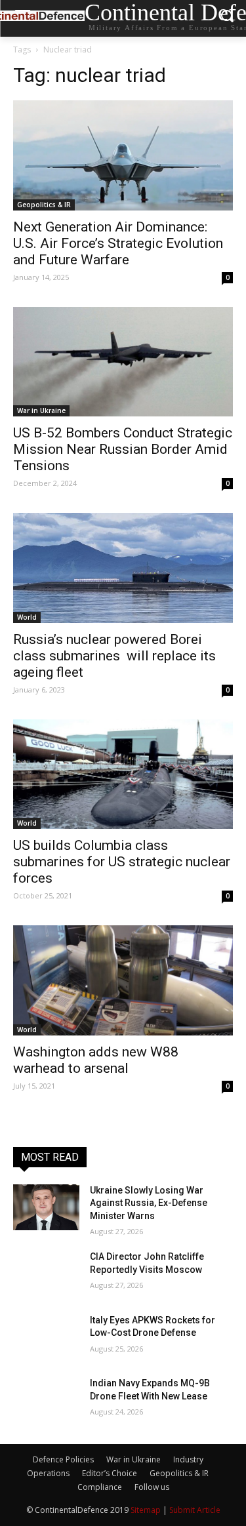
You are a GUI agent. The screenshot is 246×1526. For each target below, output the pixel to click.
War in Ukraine (41, 410)
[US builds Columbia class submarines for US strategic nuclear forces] (123, 774)
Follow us (151, 1487)
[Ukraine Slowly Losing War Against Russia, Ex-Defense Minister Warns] (46, 1207)
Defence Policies (63, 1459)
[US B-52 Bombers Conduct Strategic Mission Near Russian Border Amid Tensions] (123, 362)
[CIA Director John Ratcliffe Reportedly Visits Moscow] (46, 1273)
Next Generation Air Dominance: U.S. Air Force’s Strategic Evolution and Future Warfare (118, 243)
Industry (188, 1459)
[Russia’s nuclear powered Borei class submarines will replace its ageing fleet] (123, 568)
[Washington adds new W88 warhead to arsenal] (123, 980)
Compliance (99, 1487)
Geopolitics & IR (44, 204)
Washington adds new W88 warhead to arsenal (95, 1060)
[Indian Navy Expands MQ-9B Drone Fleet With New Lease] (46, 1400)
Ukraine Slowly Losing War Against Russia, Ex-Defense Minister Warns (148, 1203)
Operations (48, 1473)
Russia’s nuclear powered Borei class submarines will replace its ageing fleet (114, 656)
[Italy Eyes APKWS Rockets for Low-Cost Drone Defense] (46, 1337)
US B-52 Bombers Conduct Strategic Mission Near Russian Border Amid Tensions (122, 449)
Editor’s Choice (109, 1473)
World (27, 617)
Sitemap (146, 1510)
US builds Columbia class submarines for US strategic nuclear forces (121, 861)
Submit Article (194, 1510)
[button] (227, 19)
